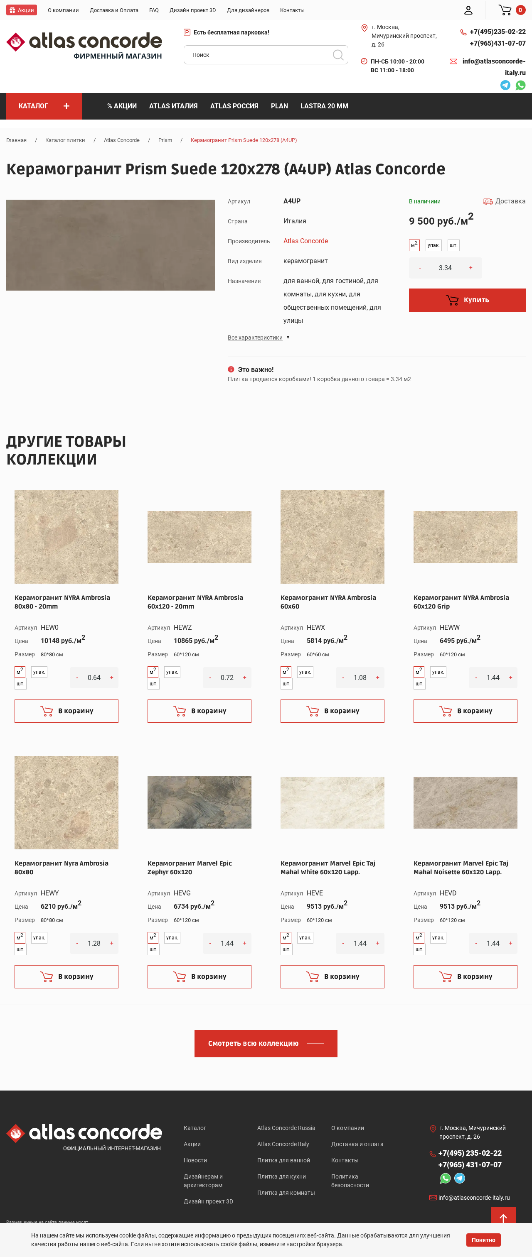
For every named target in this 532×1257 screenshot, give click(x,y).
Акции (192, 1144)
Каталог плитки (65, 140)
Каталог (195, 1128)
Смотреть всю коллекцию (253, 1043)
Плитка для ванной (283, 1160)
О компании (347, 1128)
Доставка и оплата (357, 1144)
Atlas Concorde (122, 140)
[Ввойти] (468, 10)
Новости (195, 1160)
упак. (434, 245)
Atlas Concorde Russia (286, 1128)
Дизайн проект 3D (208, 1201)
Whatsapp (518, 86)
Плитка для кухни (281, 1176)
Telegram (503, 86)
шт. (454, 245)
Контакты (345, 1160)
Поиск (338, 55)
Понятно (483, 1240)
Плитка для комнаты (286, 1192)
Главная (16, 140)
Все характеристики (255, 337)
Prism (165, 140)
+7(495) (498, 32)
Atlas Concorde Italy (283, 1144)
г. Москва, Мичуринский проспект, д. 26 (404, 36)
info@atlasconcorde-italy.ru (494, 67)
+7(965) (498, 43)
